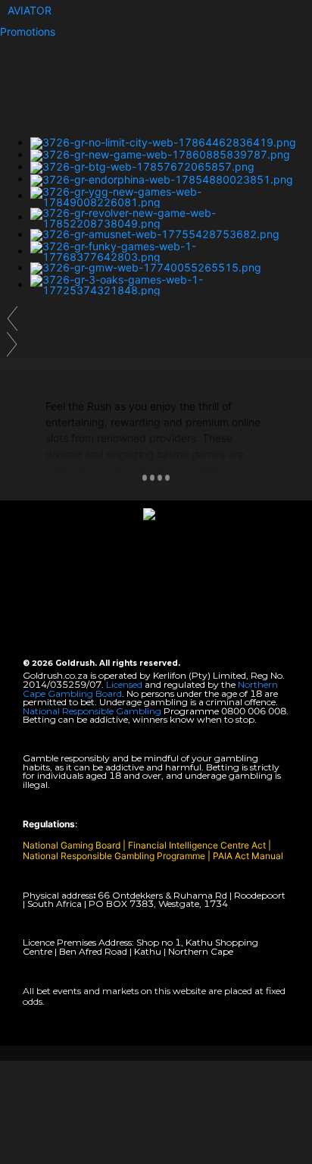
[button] (29, 10)
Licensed (125, 684)
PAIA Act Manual (248, 855)
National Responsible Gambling (92, 711)
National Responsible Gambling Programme (114, 855)
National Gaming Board (73, 845)
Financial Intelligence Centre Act (198, 845)
